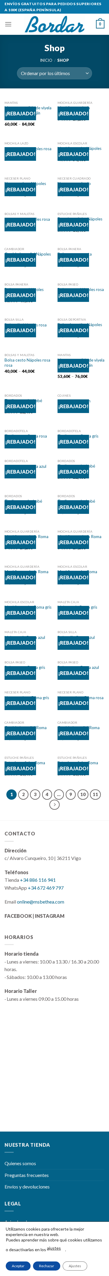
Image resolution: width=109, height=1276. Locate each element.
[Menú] (8, 24)
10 (83, 794)
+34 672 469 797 (46, 888)
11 (95, 794)
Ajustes (75, 1266)
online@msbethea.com (40, 901)
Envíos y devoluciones (27, 1186)
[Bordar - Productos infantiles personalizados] (54, 24)
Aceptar (18, 1266)
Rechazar (46, 1266)
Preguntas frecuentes (27, 1175)
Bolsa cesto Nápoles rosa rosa (27, 363)
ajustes (54, 1248)
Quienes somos (20, 1163)
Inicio (46, 60)
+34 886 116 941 (38, 880)
